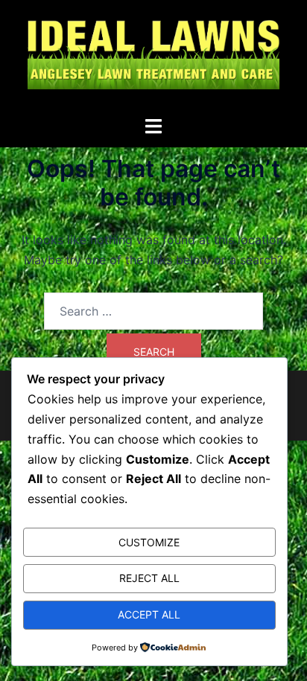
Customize (149, 542)
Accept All (149, 614)
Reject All (149, 578)
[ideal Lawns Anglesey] (153, 56)
